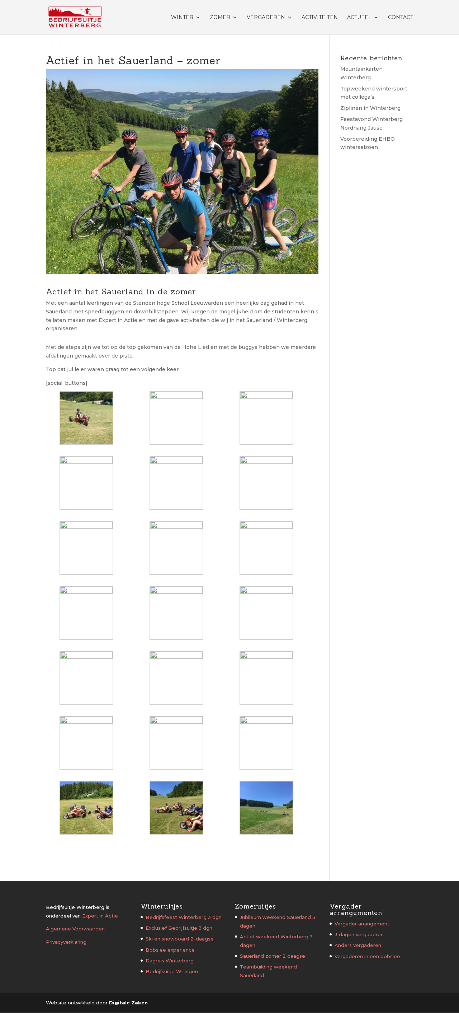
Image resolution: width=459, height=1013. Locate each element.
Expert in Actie (100, 916)
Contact (400, 17)
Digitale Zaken (128, 1002)
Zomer (220, 17)
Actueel (359, 17)
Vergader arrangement (362, 923)
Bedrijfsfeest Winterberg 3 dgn (184, 917)
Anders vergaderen (358, 945)
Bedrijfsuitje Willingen (172, 971)
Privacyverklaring (66, 942)
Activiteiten (320, 17)
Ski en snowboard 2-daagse (180, 939)
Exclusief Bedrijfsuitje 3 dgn (179, 928)
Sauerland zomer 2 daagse (272, 956)
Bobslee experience (170, 950)
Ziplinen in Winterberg (370, 108)
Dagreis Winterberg (170, 960)
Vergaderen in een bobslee (367, 956)
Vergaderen (266, 17)
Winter (182, 17)
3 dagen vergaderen (359, 934)
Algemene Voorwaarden (75, 929)
